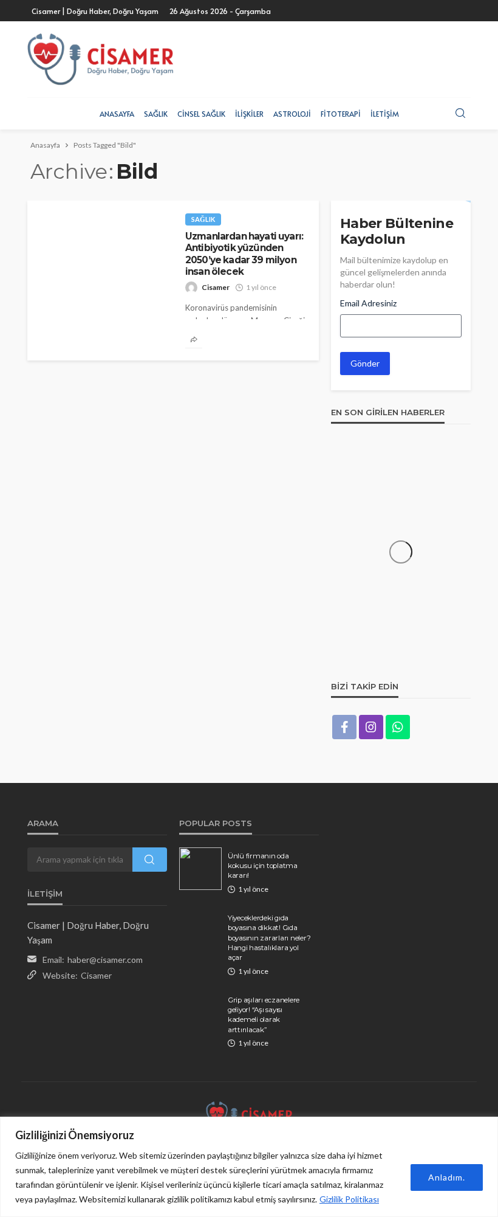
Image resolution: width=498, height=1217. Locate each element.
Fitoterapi (341, 114)
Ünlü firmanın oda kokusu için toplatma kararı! (263, 866)
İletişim (384, 114)
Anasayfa (117, 114)
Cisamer (216, 287)
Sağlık (156, 114)
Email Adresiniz (368, 303)
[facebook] (344, 727)
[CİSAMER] (100, 59)
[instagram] (371, 727)
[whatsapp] (397, 727)
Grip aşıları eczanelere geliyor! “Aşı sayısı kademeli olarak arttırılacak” (263, 1015)
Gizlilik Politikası (349, 1199)
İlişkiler (249, 114)
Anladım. (446, 1177)
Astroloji (292, 114)
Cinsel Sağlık (201, 114)
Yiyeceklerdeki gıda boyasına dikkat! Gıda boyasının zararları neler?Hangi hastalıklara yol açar (269, 938)
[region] (249, 1167)
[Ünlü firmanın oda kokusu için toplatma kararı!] (200, 868)
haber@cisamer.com (105, 959)
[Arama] (460, 113)
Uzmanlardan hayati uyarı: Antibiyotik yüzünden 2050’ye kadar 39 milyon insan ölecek (244, 253)
